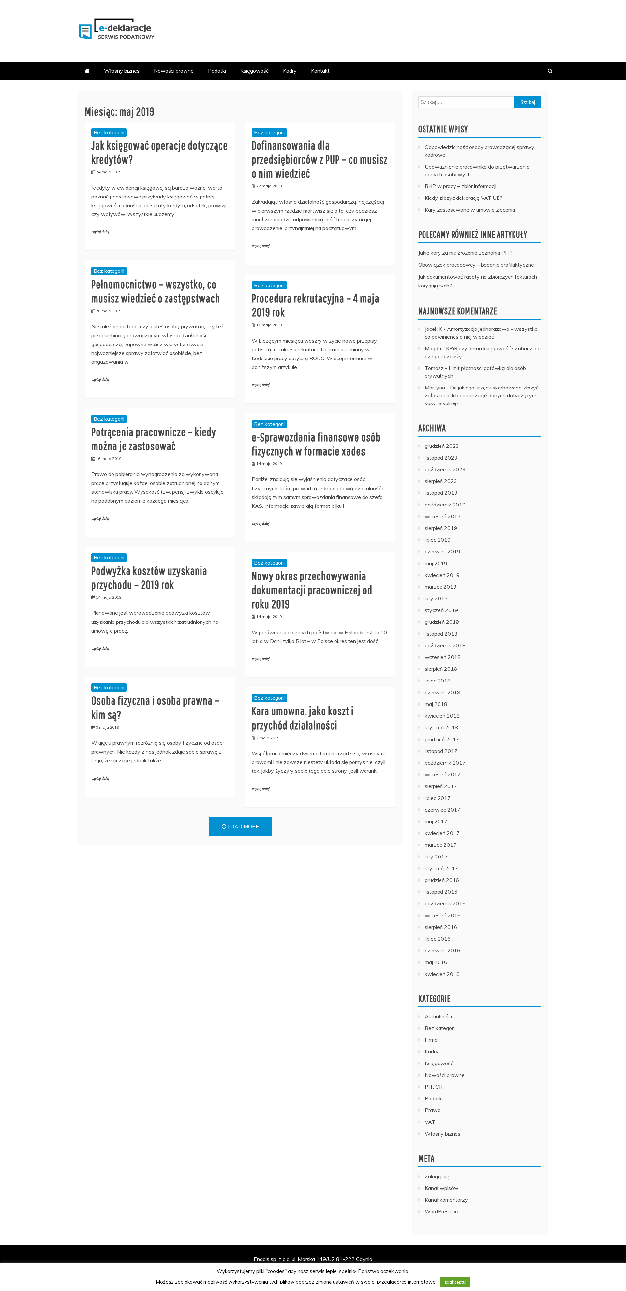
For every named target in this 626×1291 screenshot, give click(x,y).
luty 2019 (436, 598)
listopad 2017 (441, 751)
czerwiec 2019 (442, 551)
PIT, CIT (434, 1086)
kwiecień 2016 (442, 974)
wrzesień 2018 (443, 657)
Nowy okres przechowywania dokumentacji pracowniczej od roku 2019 (312, 589)
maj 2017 (436, 821)
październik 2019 (445, 504)
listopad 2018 (441, 633)
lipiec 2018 (438, 680)
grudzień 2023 (442, 446)
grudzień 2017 (442, 739)
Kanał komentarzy (446, 1199)
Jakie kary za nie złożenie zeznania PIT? (465, 252)
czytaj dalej (100, 231)
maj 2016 (436, 962)
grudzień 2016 (442, 880)
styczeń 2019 (441, 610)
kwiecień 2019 (442, 575)
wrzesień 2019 (443, 516)
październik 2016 (445, 903)
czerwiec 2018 (442, 692)
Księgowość (254, 70)
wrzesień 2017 (443, 774)
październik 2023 (445, 469)
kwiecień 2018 (442, 715)
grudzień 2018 (442, 622)
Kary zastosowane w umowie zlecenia (470, 209)
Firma (431, 1039)
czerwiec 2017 (442, 809)
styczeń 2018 (441, 727)
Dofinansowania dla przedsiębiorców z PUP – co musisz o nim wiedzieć (320, 159)
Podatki (217, 70)
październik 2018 (445, 645)
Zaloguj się (437, 1176)
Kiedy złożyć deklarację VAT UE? (463, 198)
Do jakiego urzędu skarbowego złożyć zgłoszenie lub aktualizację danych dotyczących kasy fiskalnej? (482, 395)
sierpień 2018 (441, 669)
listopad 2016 (441, 891)
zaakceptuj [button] (455, 1281)
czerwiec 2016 (442, 950)
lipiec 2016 (438, 938)
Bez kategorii (109, 132)
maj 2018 (436, 704)
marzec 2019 (440, 586)
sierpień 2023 (441, 481)
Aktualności (438, 1016)
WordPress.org (442, 1211)
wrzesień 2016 (443, 915)
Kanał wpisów (441, 1188)
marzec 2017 (440, 845)
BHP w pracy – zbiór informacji (460, 186)
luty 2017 (436, 856)
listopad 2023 (441, 457)
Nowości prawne (174, 70)
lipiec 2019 (438, 539)
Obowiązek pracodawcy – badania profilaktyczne (476, 264)
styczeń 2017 (441, 868)
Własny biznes (122, 70)
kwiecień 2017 (442, 833)
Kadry (290, 70)
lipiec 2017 (438, 798)
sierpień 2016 (441, 927)
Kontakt (320, 70)
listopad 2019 (441, 493)
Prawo (432, 1110)
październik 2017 (445, 762)
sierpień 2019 (441, 528)
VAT (430, 1122)
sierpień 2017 (441, 786)
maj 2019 (436, 563)
